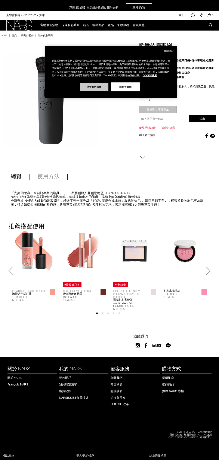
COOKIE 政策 (120, 404)
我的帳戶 (65, 377)
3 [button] (110, 315)
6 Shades (170, 294)
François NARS (17, 384)
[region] (111, 72)
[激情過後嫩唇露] (84, 255)
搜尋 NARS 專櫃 (173, 391)
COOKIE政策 (205, 434)
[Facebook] (146, 345)
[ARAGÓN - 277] (103, 292)
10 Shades (19, 297)
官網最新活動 (49, 25)
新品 (86, 25)
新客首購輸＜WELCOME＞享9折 (26, 15)
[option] (34, 266)
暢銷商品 (98, 25)
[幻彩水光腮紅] (185, 255)
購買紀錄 (65, 391)
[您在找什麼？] (211, 25)
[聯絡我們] (192, 15)
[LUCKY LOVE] (204, 292)
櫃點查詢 (8, 455)
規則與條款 (190, 434)
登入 (181, 15)
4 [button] (115, 315)
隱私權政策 (176, 434)
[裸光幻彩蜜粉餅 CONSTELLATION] (134, 255)
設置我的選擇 (94, 86)
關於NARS (14, 377)
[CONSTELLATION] (153, 292)
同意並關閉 (125, 86)
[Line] (168, 345)
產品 (111, 25)
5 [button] (121, 315)
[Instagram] (138, 345)
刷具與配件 (27, 35)
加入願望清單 (147, 135)
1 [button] (99, 315)
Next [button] (208, 271)
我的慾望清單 (68, 384)
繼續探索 (168, 50)
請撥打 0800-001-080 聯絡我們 (195, 431)
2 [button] (104, 315)
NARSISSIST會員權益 (73, 397)
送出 (202, 118)
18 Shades (70, 297)
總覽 (16, 176)
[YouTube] (156, 345)
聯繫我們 (117, 377)
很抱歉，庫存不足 (158, 109)
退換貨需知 (118, 397)
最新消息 (168, 377)
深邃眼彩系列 (71, 25)
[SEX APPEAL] (52, 292)
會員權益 (139, 25)
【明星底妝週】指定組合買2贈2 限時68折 (106, 7)
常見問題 (117, 384)
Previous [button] (10, 271)
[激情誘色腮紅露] (33, 255)
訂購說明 (117, 391)
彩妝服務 (123, 25)
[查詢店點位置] (201, 15)
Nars (4, 35)
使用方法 (48, 176)
